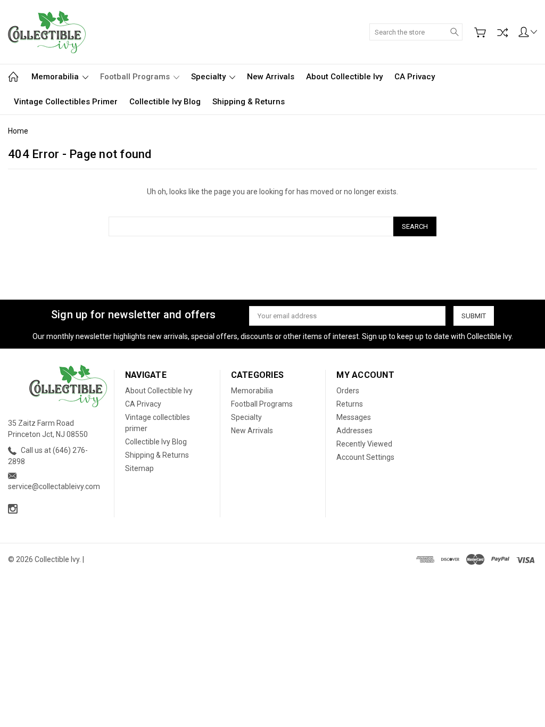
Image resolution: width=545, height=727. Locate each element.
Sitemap (139, 468)
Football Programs (136, 76)
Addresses (354, 430)
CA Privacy (414, 76)
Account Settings (365, 457)
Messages (353, 417)
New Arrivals (270, 76)
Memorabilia (56, 76)
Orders (347, 390)
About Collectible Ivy (344, 76)
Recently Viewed (364, 444)
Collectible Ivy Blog (165, 101)
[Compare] (502, 32)
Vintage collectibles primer (66, 101)
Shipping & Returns (248, 101)
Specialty (209, 76)
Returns (349, 404)
